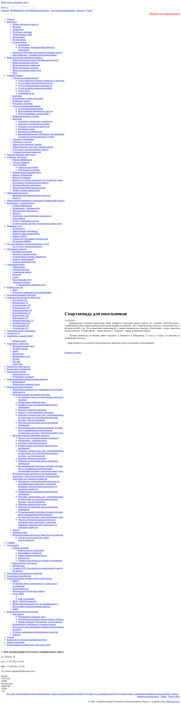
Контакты (17, 96)
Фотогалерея (18, 37)
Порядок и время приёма (24, 254)
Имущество (18, 353)
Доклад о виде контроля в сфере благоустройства (33, 538)
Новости (80, 10)
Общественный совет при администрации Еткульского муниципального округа (32, 148)
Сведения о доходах (22, 142)
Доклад (16, 530)
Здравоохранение (20, 269)
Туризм (10, 637)
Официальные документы (25, 231)
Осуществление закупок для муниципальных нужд (37, 223)
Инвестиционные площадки (26, 65)
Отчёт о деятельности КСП (25, 221)
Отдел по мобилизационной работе (35, 88)
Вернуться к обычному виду (15, 2)
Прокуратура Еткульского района (28, 591)
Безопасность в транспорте (31, 550)
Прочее (16, 359)
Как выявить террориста (30, 553)
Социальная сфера (15, 264)
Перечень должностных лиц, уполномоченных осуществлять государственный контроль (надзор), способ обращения (40, 417)
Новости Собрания (21, 177)
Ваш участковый (26, 599)
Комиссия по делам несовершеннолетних (27, 639)
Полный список (20, 348)
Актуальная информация (63, 10)
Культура (16, 274)
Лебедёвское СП (20, 318)
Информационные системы (25, 116)
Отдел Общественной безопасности (35, 83)
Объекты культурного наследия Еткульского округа (37, 52)
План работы (18, 218)
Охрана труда (13, 333)
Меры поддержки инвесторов (26, 70)
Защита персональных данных (27, 144)
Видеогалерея (19, 39)
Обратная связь (19, 532)
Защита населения (15, 642)
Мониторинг (18, 565)
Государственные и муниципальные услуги (28, 244)
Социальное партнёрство (19, 576)
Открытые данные (21, 101)
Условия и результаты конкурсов (33, 126)
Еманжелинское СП (22, 310)
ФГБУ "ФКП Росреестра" (24, 601)
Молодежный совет (21, 279)
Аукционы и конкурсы (18, 343)
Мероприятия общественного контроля (31, 195)
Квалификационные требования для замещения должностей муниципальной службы (41, 135)
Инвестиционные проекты (25, 68)
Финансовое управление (19, 369)
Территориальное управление (21, 331)
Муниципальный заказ (23, 346)
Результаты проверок (22, 103)
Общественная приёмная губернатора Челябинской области (36, 200)
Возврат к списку (73, 352)
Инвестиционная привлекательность (24, 57)
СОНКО (11, 542)
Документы (18, 614)
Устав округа (18, 228)
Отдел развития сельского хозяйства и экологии (41, 80)
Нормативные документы (24, 563)
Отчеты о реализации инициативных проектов (35, 632)
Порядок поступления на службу (34, 124)
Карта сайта (174, 696)
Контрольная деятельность (25, 211)
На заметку (17, 571)
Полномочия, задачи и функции (27, 98)
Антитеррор (13, 545)
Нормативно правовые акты (26, 384)
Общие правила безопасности (32, 555)
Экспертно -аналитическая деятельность (31, 216)
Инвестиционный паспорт (25, 62)
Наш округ (12, 22)
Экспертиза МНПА (21, 241)
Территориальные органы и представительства (29, 578)
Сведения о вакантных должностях (35, 121)
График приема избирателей (26, 190)
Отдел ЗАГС (24, 91)
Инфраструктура (15, 287)
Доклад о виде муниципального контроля (38, 438)
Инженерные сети (21, 356)
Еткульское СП (19, 300)
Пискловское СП (20, 325)
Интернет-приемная (22, 251)
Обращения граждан (17, 249)
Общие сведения (20, 548)
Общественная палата (17, 193)
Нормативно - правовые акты (32, 440)
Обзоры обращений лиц (24, 262)
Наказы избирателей (22, 175)
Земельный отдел (20, 374)
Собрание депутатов (17, 157)
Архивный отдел (26, 93)
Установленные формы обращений (29, 256)
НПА (15, 73)
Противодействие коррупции (21, 154)
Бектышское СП (20, 302)
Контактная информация (30, 131)
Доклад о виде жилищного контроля (35, 412)
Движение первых (21, 282)
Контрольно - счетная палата (21, 203)
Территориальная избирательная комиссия (27, 379)
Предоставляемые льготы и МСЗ (34, 113)
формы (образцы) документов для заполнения (40, 622)
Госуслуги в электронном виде (27, 246)
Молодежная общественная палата (29, 188)
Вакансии (17, 119)
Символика (17, 29)
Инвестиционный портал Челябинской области (35, 60)
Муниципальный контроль (20, 387)
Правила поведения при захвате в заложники (40, 560)
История (16, 27)
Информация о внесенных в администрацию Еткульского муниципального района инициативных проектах (38, 627)
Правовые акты (14, 226)
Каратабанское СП (21, 313)
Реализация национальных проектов (24, 573)
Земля (15, 351)
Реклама (16, 361)
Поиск (163, 696)
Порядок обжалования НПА (26, 233)
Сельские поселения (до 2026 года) (24, 297)
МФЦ (15, 609)
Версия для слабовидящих (165, 13)
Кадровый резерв (26, 129)
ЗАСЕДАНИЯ (19, 165)
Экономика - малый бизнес (20, 336)
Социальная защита (21, 272)
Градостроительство (16, 371)
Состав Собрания (20, 162)
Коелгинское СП (20, 315)
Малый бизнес (19, 341)
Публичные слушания (28, 170)
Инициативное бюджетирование (22, 611)
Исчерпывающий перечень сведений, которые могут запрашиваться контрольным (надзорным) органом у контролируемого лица (40, 430)
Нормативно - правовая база (26, 208)
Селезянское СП (20, 328)
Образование (18, 267)
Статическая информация (30, 108)
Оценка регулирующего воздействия (30, 239)
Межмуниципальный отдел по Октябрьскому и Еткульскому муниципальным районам (35, 605)
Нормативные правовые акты (26, 172)
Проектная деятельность (18, 366)
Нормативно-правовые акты (32, 285)
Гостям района (19, 42)
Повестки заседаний (28, 167)
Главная (5, 10)
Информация (18, 382)
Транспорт (17, 364)
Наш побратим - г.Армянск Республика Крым (34, 55)
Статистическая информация (26, 106)
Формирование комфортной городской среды (29, 645)
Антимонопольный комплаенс (21, 295)
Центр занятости (20, 588)
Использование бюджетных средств (35, 111)
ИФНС (15, 581)
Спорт (89, 10)
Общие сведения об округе (25, 24)
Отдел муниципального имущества (35, 85)
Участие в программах (23, 139)
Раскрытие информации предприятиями (31, 292)
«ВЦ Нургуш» (173, 701)
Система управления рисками (32, 443)
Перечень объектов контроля (32, 410)
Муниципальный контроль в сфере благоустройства (37, 535)
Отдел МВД (18, 594)
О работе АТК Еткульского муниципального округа (37, 568)
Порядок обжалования (23, 259)
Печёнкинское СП (21, 323)
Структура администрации (25, 78)
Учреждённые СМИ (22, 34)
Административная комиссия (26, 152)
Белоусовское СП (20, 308)
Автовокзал (23, 45)
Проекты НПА (19, 236)
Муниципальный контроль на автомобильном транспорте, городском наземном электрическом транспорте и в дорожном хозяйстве (35, 476)
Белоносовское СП (21, 305)
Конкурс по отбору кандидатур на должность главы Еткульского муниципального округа (37, 181)
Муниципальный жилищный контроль (31, 394)
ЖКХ (15, 290)
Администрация (14, 75)
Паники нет (24, 558)
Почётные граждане (22, 32)
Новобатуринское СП (22, 320)
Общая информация (22, 159)
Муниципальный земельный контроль (30, 435)
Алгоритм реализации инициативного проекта (41, 619)
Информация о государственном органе (29, 10)
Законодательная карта (148, 696)
